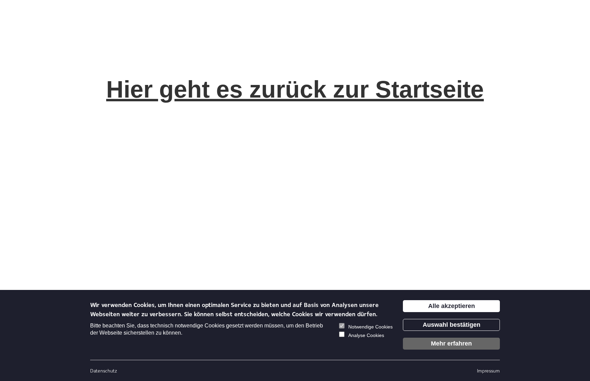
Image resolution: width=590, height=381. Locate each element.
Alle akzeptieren (451, 306)
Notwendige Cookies (370, 326)
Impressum (488, 370)
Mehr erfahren (451, 343)
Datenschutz (103, 370)
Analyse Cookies (366, 335)
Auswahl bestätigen (451, 324)
